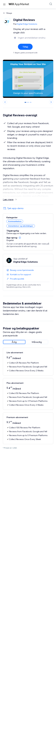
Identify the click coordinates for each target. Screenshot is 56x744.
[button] (20, 237)
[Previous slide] (5, 102)
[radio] (14, 342)
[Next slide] (51, 102)
